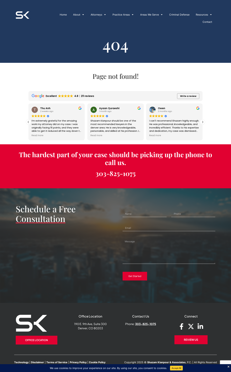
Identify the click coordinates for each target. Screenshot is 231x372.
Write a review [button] (188, 96)
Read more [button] (37, 135)
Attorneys (96, 14)
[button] (202, 122)
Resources (202, 14)
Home (63, 14)
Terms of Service (56, 362)
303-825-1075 (116, 173)
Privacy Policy (78, 362)
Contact (207, 21)
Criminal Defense (179, 14)
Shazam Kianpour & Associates (166, 362)
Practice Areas (121, 14)
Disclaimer (37, 362)
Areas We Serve (149, 14)
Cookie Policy (97, 362)
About (76, 14)
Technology (21, 362)
